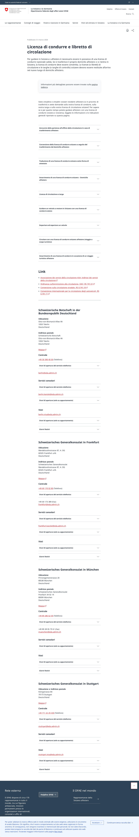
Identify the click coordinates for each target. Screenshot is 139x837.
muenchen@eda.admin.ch (49, 632)
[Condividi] (132, 30)
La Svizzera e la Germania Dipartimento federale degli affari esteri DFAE (49, 10)
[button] (12, 23)
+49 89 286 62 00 (45, 616)
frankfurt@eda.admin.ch (48, 504)
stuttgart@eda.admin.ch (49, 726)
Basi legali (58, 831)
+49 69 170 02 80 (45, 488)
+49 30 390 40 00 (45, 359)
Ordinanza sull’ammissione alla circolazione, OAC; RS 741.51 (66, 284)
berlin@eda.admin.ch (47, 373)
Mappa (41, 349)
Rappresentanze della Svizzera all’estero (83, 799)
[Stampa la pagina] (127, 30)
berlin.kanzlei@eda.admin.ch (50, 394)
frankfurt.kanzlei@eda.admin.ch (52, 526)
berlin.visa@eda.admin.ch (49, 414)
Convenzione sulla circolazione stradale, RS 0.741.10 (63, 287)
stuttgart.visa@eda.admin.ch (50, 754)
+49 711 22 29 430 (46, 713)
